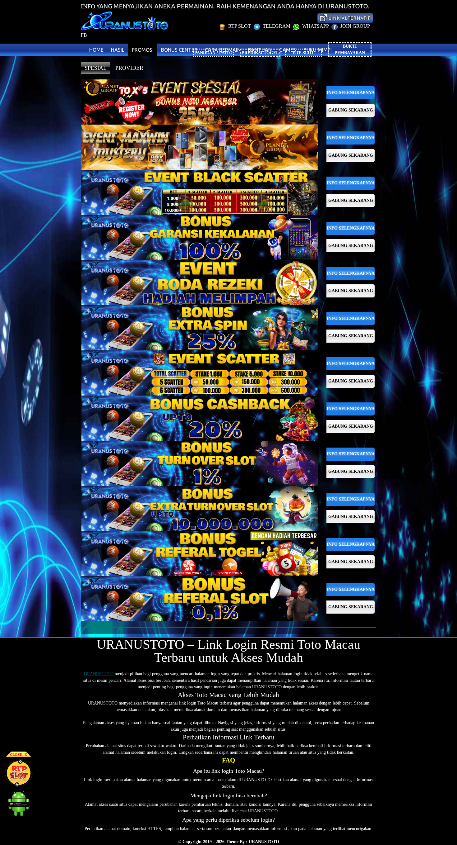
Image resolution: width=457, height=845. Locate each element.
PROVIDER (129, 68)
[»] (345, 17)
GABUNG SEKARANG (350, 110)
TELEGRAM (276, 26)
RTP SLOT (239, 26)
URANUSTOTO (98, 674)
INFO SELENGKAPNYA (351, 92)
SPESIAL (96, 68)
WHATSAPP (315, 26)
